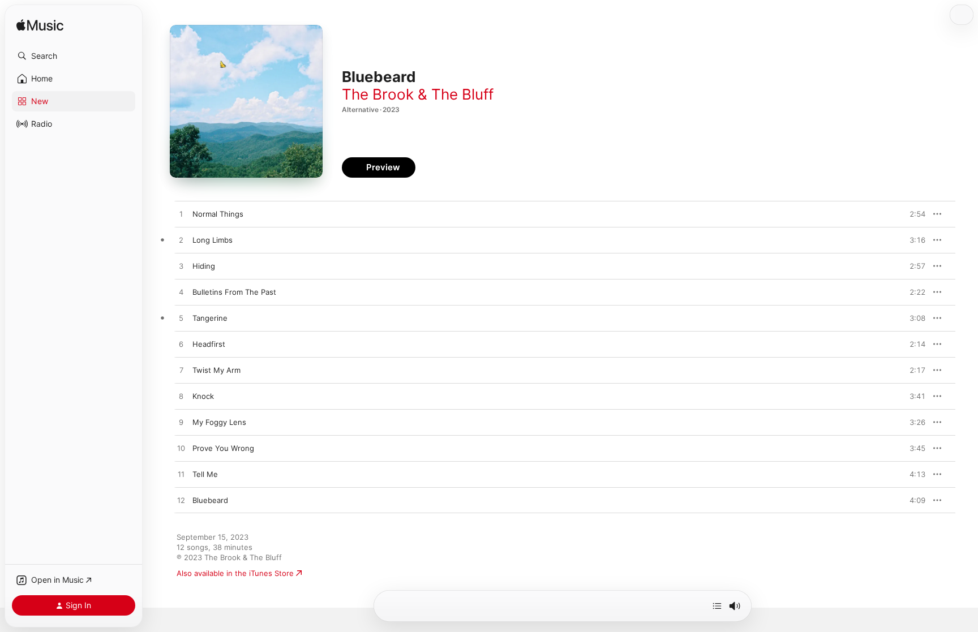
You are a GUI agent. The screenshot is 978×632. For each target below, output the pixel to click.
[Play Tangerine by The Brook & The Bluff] (181, 318)
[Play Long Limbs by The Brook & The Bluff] (181, 240)
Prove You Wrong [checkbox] (223, 448)
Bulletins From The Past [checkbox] (234, 291)
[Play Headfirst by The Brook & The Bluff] (181, 344)
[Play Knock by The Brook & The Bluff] (181, 397)
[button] (73, 56)
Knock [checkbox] (203, 396)
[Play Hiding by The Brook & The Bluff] (181, 266)
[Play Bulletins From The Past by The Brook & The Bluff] (181, 292)
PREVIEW (912, 213)
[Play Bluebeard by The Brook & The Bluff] (181, 501)
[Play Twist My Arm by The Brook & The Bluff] (181, 371)
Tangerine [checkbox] (210, 318)
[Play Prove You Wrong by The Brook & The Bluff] (181, 449)
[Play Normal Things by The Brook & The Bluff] (181, 214)
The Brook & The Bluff (418, 94)
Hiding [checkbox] (203, 265)
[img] (39, 25)
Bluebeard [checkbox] (210, 500)
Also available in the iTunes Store (235, 573)
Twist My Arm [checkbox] (216, 370)
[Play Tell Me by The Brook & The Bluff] (181, 475)
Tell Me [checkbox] (205, 474)
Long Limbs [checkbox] (212, 239)
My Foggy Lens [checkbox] (219, 422)
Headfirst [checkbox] (208, 344)
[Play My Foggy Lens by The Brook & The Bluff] (181, 423)
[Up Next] (717, 606)
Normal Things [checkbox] (217, 213)
